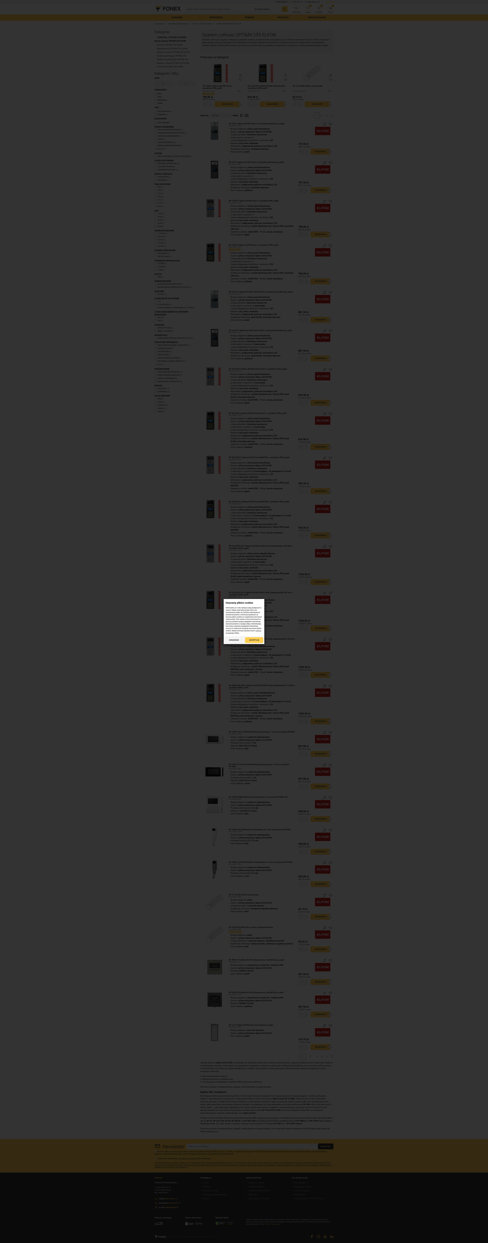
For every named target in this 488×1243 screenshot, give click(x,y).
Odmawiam (234, 640)
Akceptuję (254, 640)
